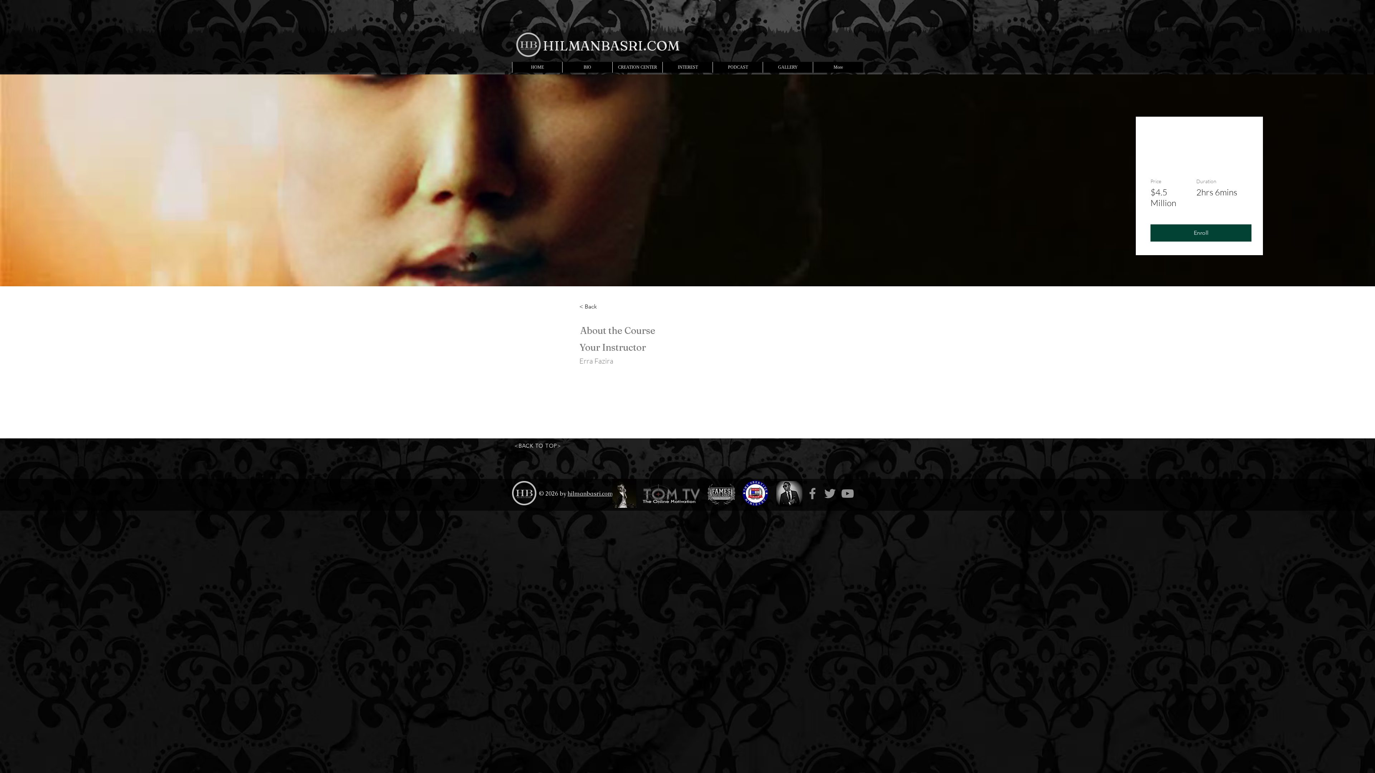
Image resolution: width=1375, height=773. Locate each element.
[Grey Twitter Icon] (830, 493)
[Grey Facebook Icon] (812, 493)
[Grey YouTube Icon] (847, 493)
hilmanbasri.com (590, 493)
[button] (1200, 233)
